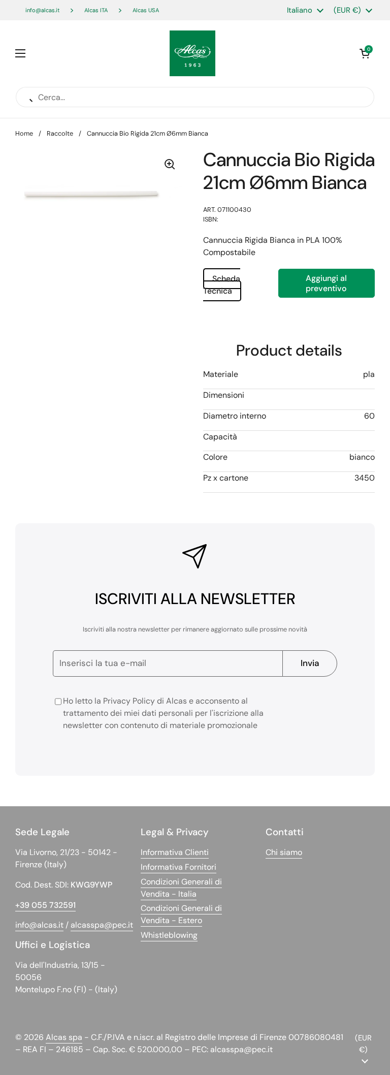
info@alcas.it (42, 10)
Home (24, 133)
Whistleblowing (169, 935)
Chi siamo (284, 852)
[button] (364, 53)
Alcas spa (64, 1037)
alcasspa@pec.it (102, 925)
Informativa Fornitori (178, 867)
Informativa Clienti (175, 852)
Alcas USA (146, 10)
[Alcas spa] (192, 53)
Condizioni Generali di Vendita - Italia (181, 887)
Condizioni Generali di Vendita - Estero (181, 914)
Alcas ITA (96, 10)
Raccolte (60, 133)
